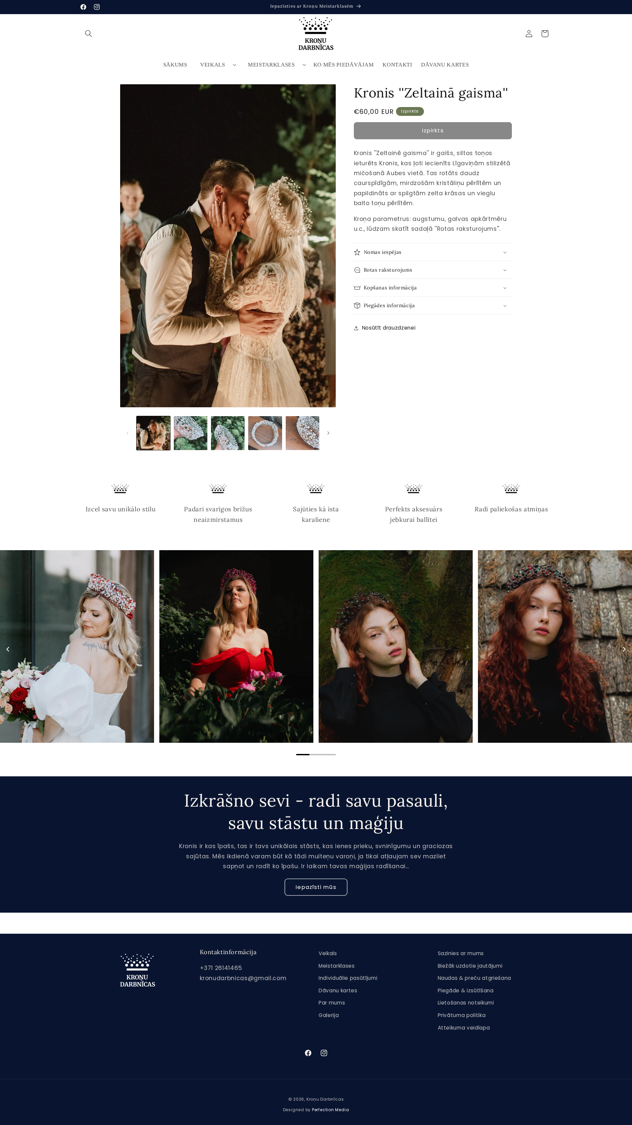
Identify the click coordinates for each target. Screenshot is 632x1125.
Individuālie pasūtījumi (348, 978)
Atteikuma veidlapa (464, 1027)
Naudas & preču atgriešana (475, 978)
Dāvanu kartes (338, 990)
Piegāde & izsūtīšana (466, 990)
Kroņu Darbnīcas (325, 1099)
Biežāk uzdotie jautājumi (470, 965)
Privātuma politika (462, 1015)
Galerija (329, 1015)
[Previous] (8, 649)
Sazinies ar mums (461, 953)
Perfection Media (330, 1109)
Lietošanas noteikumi (466, 1003)
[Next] (624, 649)
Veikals (212, 65)
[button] (88, 33)
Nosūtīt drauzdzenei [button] (389, 327)
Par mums (332, 1003)
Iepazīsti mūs (316, 887)
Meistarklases (271, 65)
